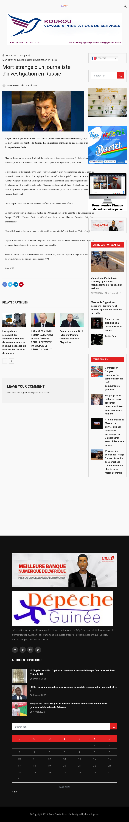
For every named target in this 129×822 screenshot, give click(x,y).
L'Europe (22, 55)
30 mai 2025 (39, 678)
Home (9, 55)
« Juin (14, 791)
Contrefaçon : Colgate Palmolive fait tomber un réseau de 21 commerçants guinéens (114, 379)
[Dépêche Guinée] (64, 6)
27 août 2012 (114, 293)
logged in (25, 392)
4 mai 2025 (39, 711)
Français (101, 58)
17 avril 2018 (31, 85)
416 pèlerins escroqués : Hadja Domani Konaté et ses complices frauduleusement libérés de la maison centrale (114, 462)
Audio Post (111, 336)
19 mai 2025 (39, 695)
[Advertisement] (107, 499)
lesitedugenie (92, 814)
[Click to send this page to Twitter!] (10, 284)
